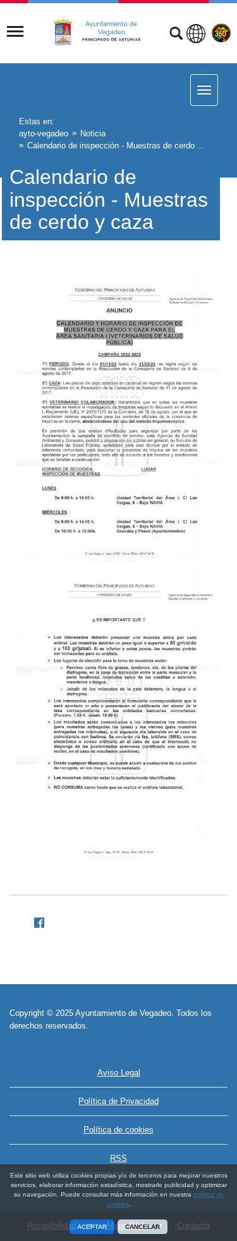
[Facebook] (34, 921)
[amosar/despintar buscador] (176, 35)
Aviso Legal (118, 1072)
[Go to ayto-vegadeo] (103, 32)
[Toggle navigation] (15, 32)
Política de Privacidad (118, 1101)
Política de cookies (118, 1129)
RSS (118, 1158)
